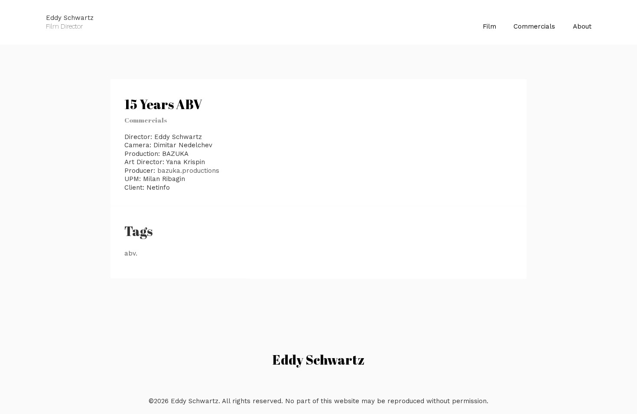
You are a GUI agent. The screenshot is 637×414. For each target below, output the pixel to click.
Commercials (534, 26)
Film (489, 26)
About (582, 26)
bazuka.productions (188, 171)
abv (130, 253)
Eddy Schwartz (318, 360)
